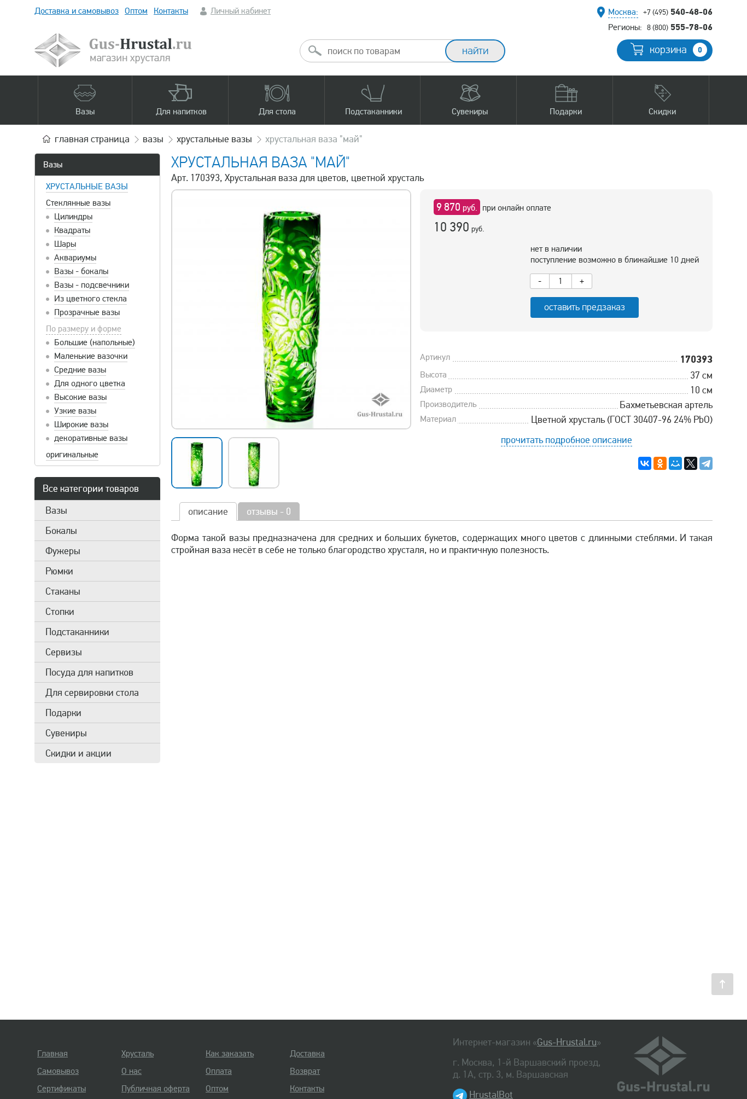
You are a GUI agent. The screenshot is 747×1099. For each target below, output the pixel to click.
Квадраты (72, 230)
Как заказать (230, 1053)
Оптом (136, 10)
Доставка (307, 1053)
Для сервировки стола (92, 693)
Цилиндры (73, 216)
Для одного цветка (89, 383)
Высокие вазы (80, 397)
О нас (131, 1071)
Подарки (63, 713)
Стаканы (62, 591)
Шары (65, 244)
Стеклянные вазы (78, 202)
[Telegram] (706, 463)
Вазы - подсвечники (91, 285)
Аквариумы (75, 257)
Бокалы (61, 531)
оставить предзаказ (584, 307)
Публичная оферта (155, 1088)
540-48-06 (678, 11)
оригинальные (72, 454)
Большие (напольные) (94, 342)
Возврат (305, 1071)
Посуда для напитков (89, 672)
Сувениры (66, 733)
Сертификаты (61, 1088)
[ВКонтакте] (644, 463)
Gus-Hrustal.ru (567, 1042)
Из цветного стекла (90, 298)
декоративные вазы (90, 438)
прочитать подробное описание (566, 440)
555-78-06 (680, 26)
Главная (52, 1053)
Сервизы (63, 652)
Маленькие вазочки (90, 356)
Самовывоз (58, 1071)
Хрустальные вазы (87, 186)
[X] (690, 463)
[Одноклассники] (660, 463)
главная (92, 139)
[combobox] (382, 50)
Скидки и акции (78, 753)
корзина (676, 49)
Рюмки (59, 571)
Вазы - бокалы (81, 271)
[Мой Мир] (675, 463)
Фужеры (62, 551)
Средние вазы (80, 369)
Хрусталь (137, 1053)
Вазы (52, 164)
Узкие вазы (75, 410)
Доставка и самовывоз (76, 10)
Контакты (171, 10)
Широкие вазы (81, 424)
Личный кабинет (241, 10)
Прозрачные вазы (87, 312)
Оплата (219, 1071)
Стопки (59, 612)
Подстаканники (77, 632)
